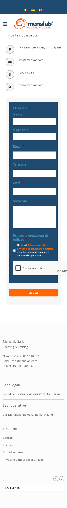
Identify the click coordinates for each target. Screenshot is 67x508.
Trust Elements (13, 452)
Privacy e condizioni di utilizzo (30, 237)
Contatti (8, 438)
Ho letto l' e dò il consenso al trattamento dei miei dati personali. (35, 250)
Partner (8, 445)
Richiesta (20, 201)
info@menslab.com (24, 361)
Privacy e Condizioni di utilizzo (23, 459)
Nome (18, 115)
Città (18, 183)
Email (18, 146)
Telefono (19, 164)
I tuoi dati (22, 108)
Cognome (20, 129)
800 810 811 (31, 356)
